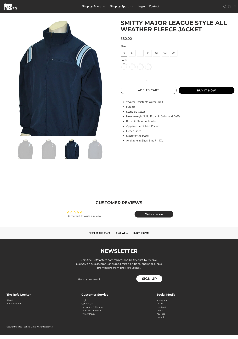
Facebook (161, 307)
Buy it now (206, 90)
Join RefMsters (13, 303)
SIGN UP (149, 279)
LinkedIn (161, 317)
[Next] (112, 77)
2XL (157, 53)
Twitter (160, 310)
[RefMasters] (10, 6)
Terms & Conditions (91, 310)
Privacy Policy (88, 313)
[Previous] (6, 77)
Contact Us (87, 303)
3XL (165, 53)
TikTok (160, 303)
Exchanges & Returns (92, 307)
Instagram (162, 300)
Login (141, 6)
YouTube (161, 313)
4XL (174, 53)
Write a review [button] (154, 214)
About (9, 300)
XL (148, 53)
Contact (154, 6)
